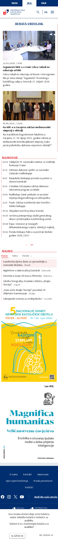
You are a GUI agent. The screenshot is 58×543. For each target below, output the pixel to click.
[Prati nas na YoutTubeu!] (22, 497)
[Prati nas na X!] (15, 497)
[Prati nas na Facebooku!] (3, 497)
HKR (43, 3)
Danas (4, 255)
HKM (15, 3)
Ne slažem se (46, 535)
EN (45, 12)
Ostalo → (27, 255)
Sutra (15, 255)
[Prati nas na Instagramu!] (9, 497)
